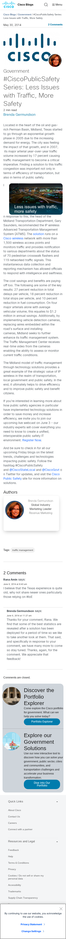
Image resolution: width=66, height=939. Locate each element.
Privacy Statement (31, 924)
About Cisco (14, 810)
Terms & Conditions (18, 862)
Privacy (12, 869)
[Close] (61, 908)
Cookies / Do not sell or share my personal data (26, 877)
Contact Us (14, 816)
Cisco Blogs (25, 4)
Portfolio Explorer (42, 721)
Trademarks (14, 891)
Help (10, 856)
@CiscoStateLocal (22, 470)
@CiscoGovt (50, 470)
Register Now (31, 440)
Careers (12, 823)
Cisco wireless (13, 238)
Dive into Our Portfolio (42, 784)
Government (24, 14)
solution (38, 234)
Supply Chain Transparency (23, 897)
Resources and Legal (21, 841)
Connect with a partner (20, 829)
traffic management (22, 550)
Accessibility (14, 885)
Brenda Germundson (19, 114)
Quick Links (15, 801)
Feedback (13, 850)
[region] (33, 921)
